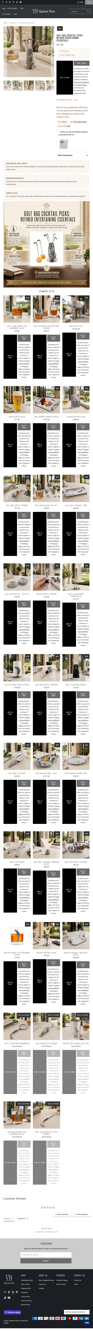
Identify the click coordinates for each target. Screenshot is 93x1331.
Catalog (41, 1288)
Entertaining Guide (27, 1280)
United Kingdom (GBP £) (75, 1312)
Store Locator (25, 1284)
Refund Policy (25, 1305)
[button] (13, 8)
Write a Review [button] (82, 1214)
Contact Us (42, 1284)
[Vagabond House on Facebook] (6, 2)
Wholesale (24, 1292)
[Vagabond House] (43, 11)
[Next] (52, 51)
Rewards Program (62, 1280)
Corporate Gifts (26, 1288)
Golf (68, 126)
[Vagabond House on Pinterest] (13, 2)
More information (65, 155)
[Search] (88, 11)
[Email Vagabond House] (3, 2)
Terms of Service (26, 1301)
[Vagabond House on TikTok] (17, 2)
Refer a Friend (60, 1284)
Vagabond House (14, 1321)
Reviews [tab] (7, 1218)
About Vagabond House (46, 1280)
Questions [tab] (21, 1218)
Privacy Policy (25, 1296)
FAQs (76, 1284)
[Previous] (5, 51)
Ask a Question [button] (63, 1214)
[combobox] (80, 11)
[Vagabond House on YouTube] (20, 2)
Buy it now (81, 63)
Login (81, 2)
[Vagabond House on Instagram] (10, 2)
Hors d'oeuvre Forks (80, 122)
